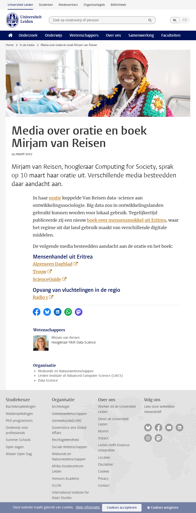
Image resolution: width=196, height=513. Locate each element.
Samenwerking (141, 35)
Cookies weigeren (164, 507)
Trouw (39, 271)
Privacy (103, 478)
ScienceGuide (47, 279)
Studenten (46, 5)
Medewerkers (68, 5)
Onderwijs (53, 35)
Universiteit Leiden (20, 5)
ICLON (56, 485)
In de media (27, 45)
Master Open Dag (19, 454)
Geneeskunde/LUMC (67, 420)
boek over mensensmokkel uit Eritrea (126, 220)
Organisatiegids (94, 5)
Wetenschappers (84, 35)
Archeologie (60, 406)
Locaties (104, 457)
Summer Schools (18, 440)
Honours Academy (65, 478)
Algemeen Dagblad (52, 264)
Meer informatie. (88, 507)
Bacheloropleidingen (21, 406)
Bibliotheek (118, 5)
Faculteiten (170, 35)
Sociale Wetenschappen (69, 447)
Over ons (113, 35)
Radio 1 (40, 297)
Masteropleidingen (19, 414)
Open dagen (15, 447)
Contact (103, 485)
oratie (55, 198)
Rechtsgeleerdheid (65, 440)
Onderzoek (28, 35)
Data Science (48, 380)
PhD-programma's (19, 420)
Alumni (103, 431)
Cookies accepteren (122, 507)
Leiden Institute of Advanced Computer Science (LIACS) (80, 375)
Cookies (103, 471)
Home (9, 45)
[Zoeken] (150, 20)
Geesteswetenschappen (69, 414)
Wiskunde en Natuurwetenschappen (65, 371)
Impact (103, 438)
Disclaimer (105, 464)
